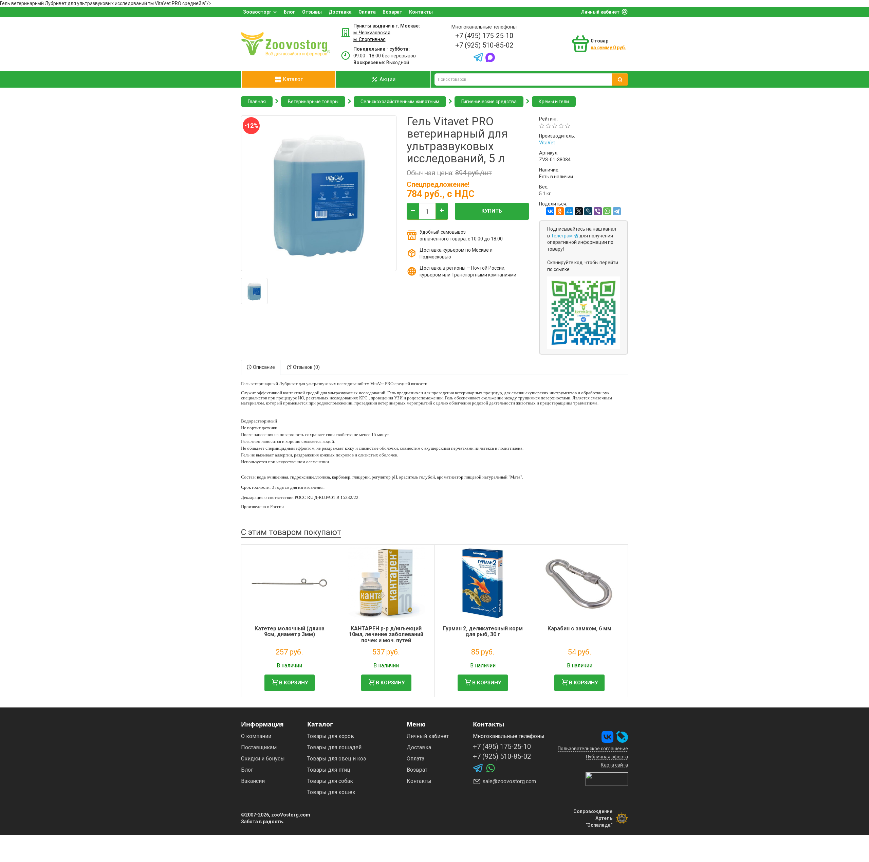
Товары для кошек (331, 792)
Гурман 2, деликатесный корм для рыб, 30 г (483, 631)
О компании (256, 736)
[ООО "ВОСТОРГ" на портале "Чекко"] (607, 779)
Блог (289, 12)
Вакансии (253, 781)
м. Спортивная (369, 39)
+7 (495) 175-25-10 (484, 36)
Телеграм (562, 235)
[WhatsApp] (607, 211)
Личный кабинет (600, 12)
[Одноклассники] (560, 211)
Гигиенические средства (489, 101)
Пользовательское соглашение (593, 748)
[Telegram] (617, 211)
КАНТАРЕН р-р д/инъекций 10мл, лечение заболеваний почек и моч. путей (386, 634)
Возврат (392, 12)
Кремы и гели (554, 101)
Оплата (367, 12)
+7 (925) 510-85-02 (484, 45)
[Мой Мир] (569, 211)
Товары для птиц (328, 770)
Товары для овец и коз (336, 758)
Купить (491, 211)
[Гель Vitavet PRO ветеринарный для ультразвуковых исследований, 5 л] (254, 291)
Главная (257, 101)
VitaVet (547, 142)
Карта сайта (614, 765)
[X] (579, 211)
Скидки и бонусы (263, 758)
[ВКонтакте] (550, 211)
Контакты (421, 12)
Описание (263, 367)
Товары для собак (330, 781)
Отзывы (312, 12)
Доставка (340, 12)
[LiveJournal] (588, 211)
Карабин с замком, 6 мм (579, 628)
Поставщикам (259, 747)
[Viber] (598, 211)
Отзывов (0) (306, 367)
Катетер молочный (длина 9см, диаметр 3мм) (290, 631)
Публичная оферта (607, 756)
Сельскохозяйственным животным (399, 101)
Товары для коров (330, 736)
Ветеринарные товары (313, 101)
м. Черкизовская (371, 32)
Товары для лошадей (334, 747)
